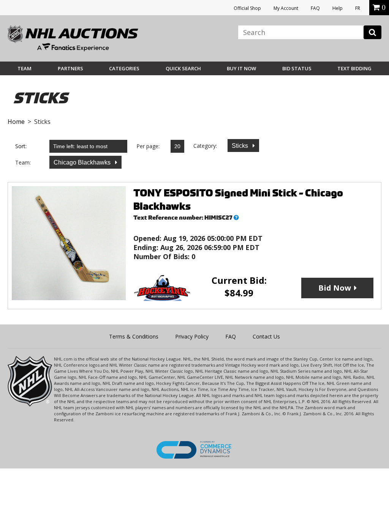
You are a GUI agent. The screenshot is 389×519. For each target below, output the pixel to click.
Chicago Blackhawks (83, 162)
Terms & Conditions (133, 336)
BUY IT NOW (241, 68)
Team (24, 68)
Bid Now (334, 288)
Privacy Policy (192, 336)
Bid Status (297, 68)
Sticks (241, 145)
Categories (124, 68)
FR (357, 8)
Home (16, 121)
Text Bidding (354, 68)
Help (337, 8)
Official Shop (247, 8)
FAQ (315, 8)
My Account (286, 8)
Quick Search (183, 68)
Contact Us (266, 336)
